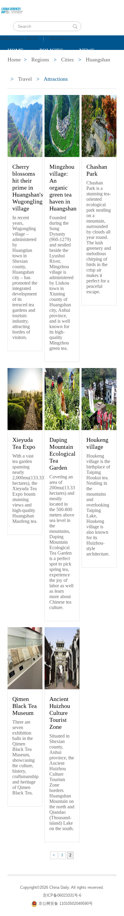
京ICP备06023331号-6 (62, 895)
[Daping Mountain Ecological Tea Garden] (62, 398)
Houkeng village (97, 443)
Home (15, 50)
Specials (20, 66)
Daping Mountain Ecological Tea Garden (62, 453)
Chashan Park (96, 170)
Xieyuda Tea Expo (23, 443)
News (87, 50)
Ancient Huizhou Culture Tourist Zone (59, 713)
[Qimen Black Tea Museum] (25, 658)
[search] (75, 26)
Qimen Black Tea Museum (24, 706)
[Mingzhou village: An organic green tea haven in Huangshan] (62, 125)
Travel (25, 79)
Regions (95, 66)
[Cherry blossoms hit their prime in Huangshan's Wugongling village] (25, 125)
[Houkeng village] (99, 398)
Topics (57, 66)
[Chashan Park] (99, 125)
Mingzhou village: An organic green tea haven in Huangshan (62, 187)
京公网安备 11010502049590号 (66, 903)
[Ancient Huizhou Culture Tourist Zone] (62, 658)
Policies (51, 50)
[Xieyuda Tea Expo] (25, 398)
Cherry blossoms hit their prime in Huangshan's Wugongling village (27, 187)
